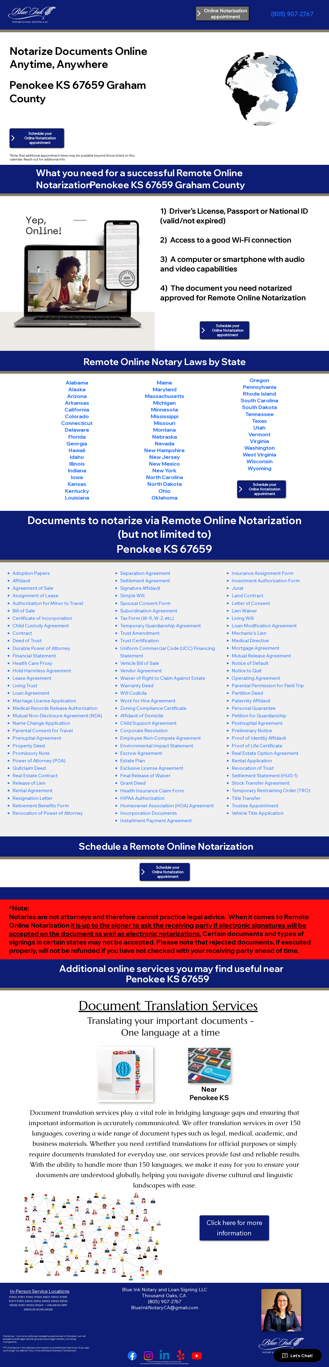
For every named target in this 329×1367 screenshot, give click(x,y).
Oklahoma (164, 497)
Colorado (77, 416)
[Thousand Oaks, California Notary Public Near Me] (164, 1356)
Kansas (76, 484)
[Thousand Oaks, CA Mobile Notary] (197, 1356)
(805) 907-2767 (292, 14)
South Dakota (259, 407)
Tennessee (259, 414)
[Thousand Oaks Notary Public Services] (148, 1356)
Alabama (77, 382)
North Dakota (164, 484)
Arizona (77, 396)
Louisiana (77, 497)
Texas (259, 420)
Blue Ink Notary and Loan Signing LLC (164, 1289)
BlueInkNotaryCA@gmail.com (164, 1307)
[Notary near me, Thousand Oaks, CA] (181, 1356)
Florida (77, 436)
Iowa (77, 477)
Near (209, 1089)
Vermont (259, 434)
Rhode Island (259, 393)
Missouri (164, 423)
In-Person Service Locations (39, 1291)
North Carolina (164, 477)
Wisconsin (259, 461)
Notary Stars (178, 1362)
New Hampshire (164, 450)
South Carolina (259, 400)
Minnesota (164, 409)
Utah (259, 427)
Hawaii (76, 450)
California (77, 409)
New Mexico (164, 463)
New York (164, 470)
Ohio (164, 491)
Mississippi (164, 416)
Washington (259, 447)
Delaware (77, 429)
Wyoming (259, 468)
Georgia (76, 443)
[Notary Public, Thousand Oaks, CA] (132, 1356)
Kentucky (77, 491)
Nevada (164, 443)
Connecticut (76, 423)
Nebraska (164, 436)
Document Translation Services (168, 1005)
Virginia (259, 441)
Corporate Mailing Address (256, 1363)
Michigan (164, 402)
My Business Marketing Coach (163, 1362)
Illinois (77, 463)
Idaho (77, 457)
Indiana (77, 470)
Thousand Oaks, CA (164, 1295)
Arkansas (77, 402)
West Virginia (259, 454)
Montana (164, 429)
